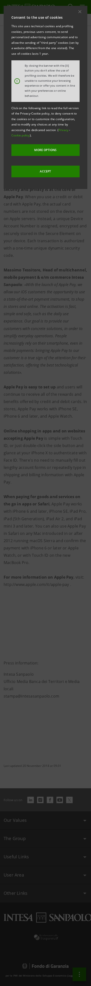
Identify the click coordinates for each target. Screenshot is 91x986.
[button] (80, 12)
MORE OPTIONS (45, 150)
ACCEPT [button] (45, 171)
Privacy (63, 130)
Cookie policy (20, 135)
